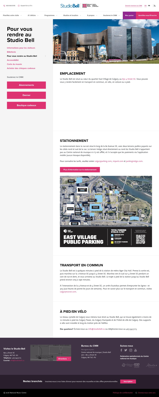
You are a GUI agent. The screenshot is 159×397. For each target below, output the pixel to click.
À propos (91, 15)
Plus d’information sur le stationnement (79, 170)
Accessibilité (13, 60)
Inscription (128, 381)
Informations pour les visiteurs (21, 48)
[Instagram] (130, 350)
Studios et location (71, 15)
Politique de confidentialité (123, 393)
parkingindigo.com (134, 161)
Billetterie (11, 52)
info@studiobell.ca (96, 329)
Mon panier (129, 15)
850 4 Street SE (128, 79)
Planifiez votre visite (11, 15)
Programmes (49, 15)
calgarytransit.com (68, 292)
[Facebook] (121, 350)
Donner (26, 95)
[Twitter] (125, 350)
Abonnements (26, 85)
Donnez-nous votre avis (147, 393)
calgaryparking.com (103, 161)
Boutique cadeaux (26, 105)
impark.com (118, 161)
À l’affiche (32, 15)
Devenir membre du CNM (133, 6)
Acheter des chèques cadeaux (21, 68)
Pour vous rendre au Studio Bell (22, 56)
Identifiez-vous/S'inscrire (147, 15)
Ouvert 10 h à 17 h (26, 6)
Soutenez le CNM (110, 15)
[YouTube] (135, 350)
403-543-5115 (10, 6)
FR (149, 6)
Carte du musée (14, 64)
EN (145, 6)
